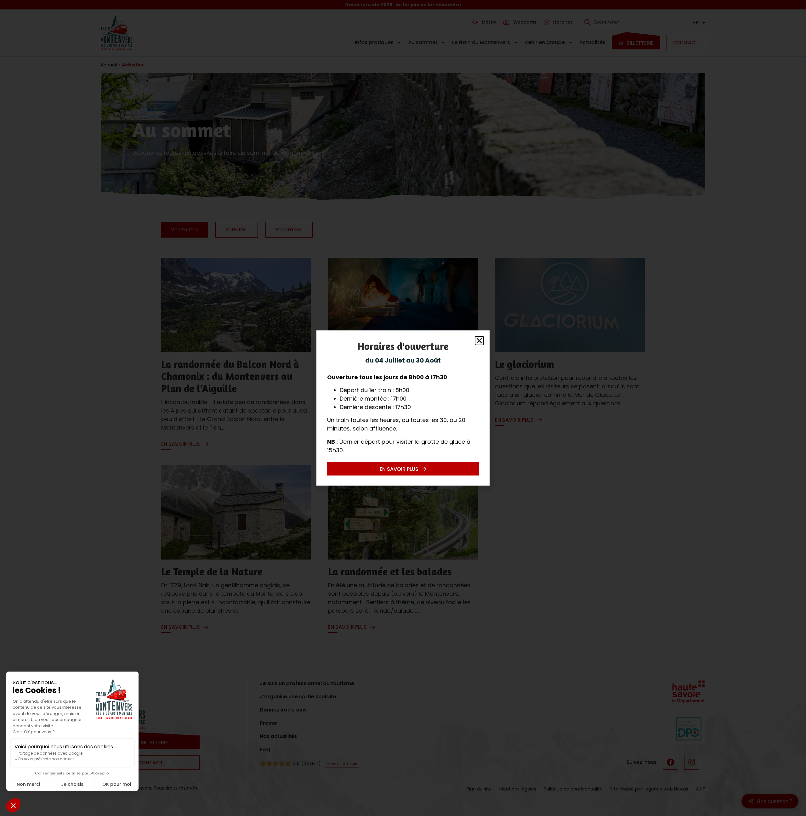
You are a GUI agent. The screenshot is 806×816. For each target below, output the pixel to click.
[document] (403, 408)
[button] (479, 341)
